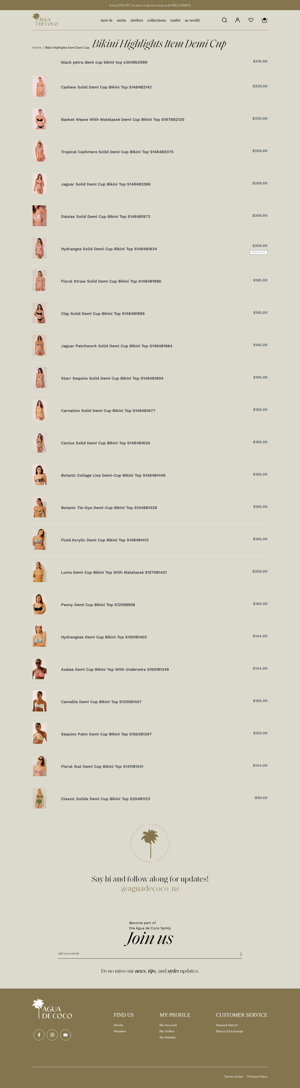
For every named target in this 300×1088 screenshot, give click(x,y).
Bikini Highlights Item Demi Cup (67, 47)
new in (106, 20)
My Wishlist (168, 1037)
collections (156, 20)
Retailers (120, 1031)
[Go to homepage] (52, 1008)
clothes (136, 20)
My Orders (167, 1031)
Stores (118, 1025)
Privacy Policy (257, 1076)
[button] (224, 20)
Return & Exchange (229, 1031)
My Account (168, 1025)
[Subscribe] (241, 955)
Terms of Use (233, 1076)
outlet (175, 20)
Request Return (227, 1025)
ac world (192, 20)
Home (37, 47)
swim (121, 20)
